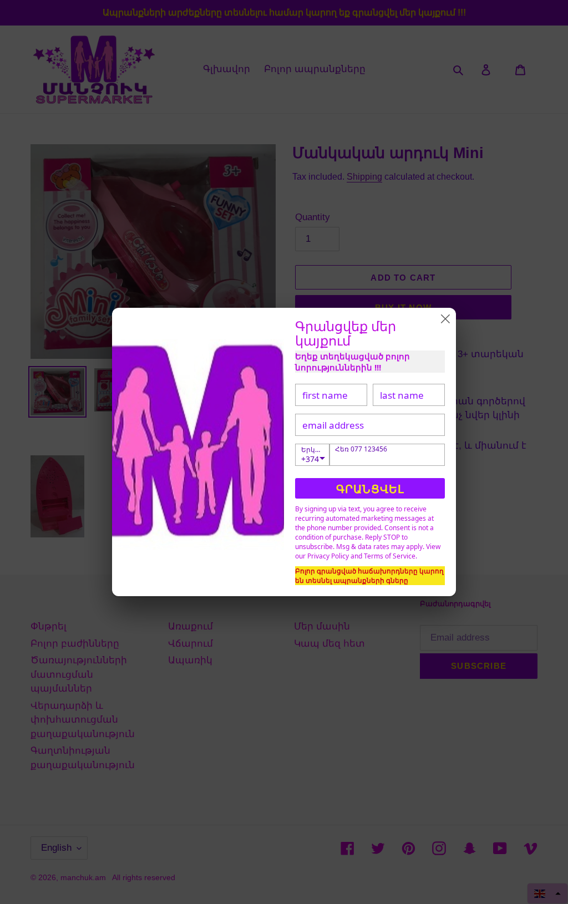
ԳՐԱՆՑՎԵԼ (370, 488)
